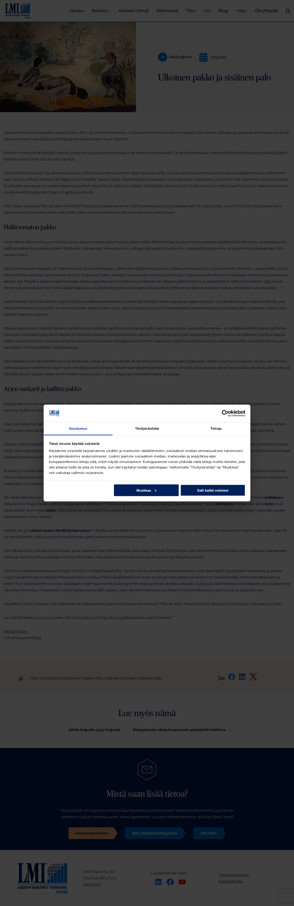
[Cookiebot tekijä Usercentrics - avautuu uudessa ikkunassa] (225, 413)
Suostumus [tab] (78, 428)
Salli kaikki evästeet (212, 490)
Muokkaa (143, 490)
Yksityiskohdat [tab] (147, 428)
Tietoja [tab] (215, 428)
